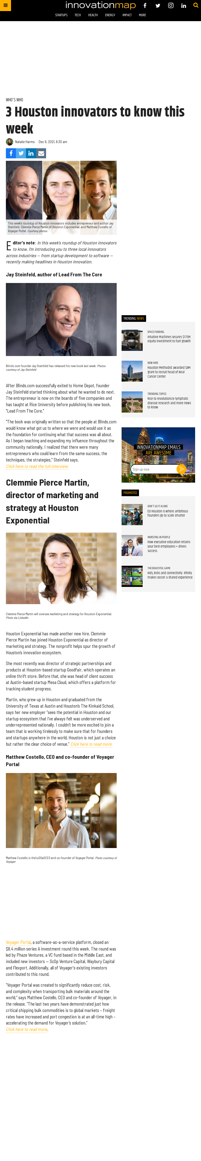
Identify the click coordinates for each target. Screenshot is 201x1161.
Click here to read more (26, 1029)
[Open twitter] (158, 5)
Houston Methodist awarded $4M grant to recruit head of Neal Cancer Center (169, 372)
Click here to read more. (91, 744)
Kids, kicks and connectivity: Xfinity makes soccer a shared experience (170, 575)
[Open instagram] (170, 5)
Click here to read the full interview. (37, 466)
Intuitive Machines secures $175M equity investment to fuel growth (169, 339)
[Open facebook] (145, 5)
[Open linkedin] (183, 5)
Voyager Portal (18, 942)
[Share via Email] (41, 153)
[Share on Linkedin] (31, 153)
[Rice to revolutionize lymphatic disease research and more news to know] (132, 402)
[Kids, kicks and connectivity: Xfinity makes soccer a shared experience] (132, 576)
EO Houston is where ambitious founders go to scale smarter (168, 514)
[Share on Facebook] (11, 153)
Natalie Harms (25, 142)
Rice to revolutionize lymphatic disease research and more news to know (169, 403)
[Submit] (195, 5)
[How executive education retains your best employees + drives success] (132, 545)
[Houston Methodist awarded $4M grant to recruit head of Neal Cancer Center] (132, 371)
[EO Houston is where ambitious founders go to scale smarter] (132, 514)
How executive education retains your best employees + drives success (169, 546)
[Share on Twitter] (21, 153)
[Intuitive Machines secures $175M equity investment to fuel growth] (132, 340)
